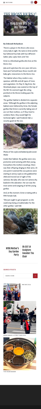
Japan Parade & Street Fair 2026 (14, 335)
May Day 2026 (26, 284)
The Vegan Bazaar (9, 371)
